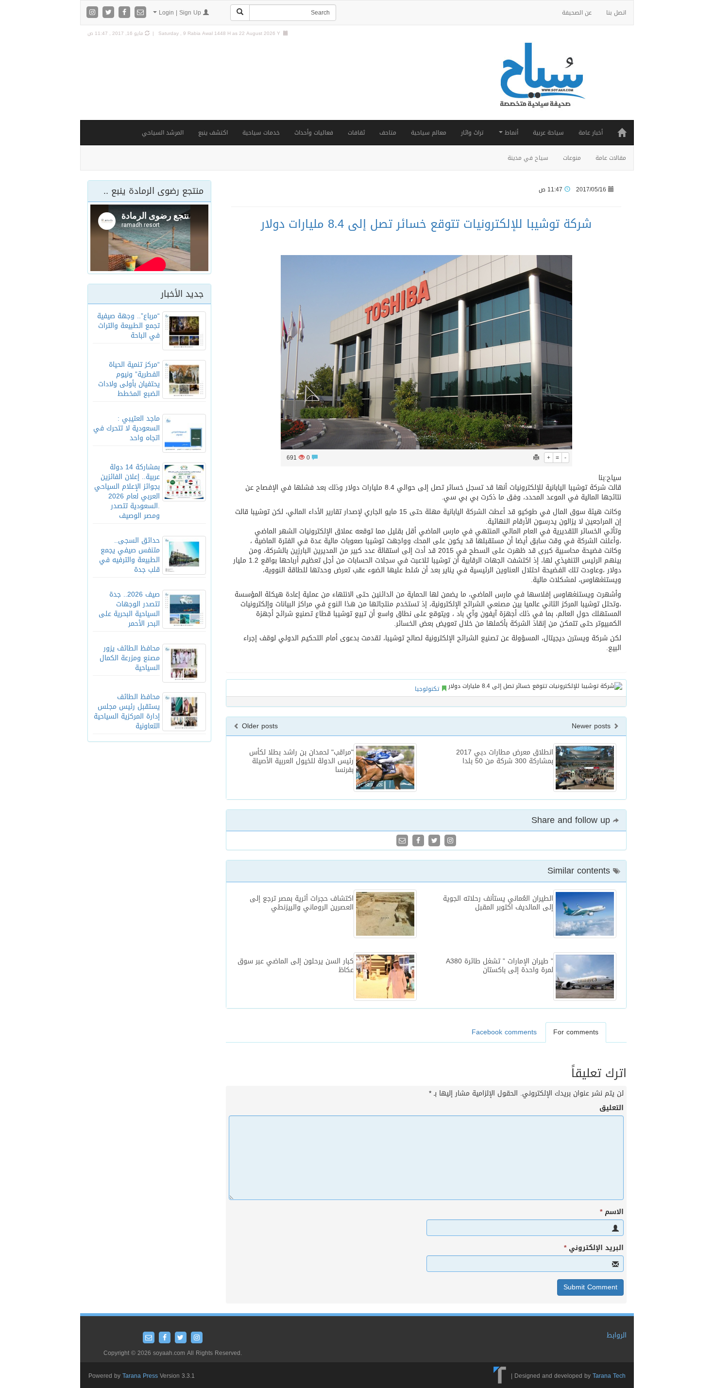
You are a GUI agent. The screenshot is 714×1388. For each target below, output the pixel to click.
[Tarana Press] (500, 1376)
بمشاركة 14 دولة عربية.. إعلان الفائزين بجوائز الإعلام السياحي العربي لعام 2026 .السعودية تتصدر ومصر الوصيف (127, 491)
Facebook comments (504, 1032)
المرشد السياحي (163, 132)
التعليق (611, 1108)
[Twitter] (110, 12)
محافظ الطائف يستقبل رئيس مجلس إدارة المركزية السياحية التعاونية (127, 711)
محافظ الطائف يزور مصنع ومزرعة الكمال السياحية (130, 658)
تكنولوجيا (427, 689)
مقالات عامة (610, 158)
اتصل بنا (616, 12)
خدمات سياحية (261, 132)
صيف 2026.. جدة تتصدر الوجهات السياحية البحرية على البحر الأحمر (129, 609)
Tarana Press (140, 1376)
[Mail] (140, 12)
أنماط (510, 132)
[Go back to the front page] (541, 85)
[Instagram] (93, 12)
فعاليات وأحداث (313, 132)
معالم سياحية (428, 132)
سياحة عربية (548, 132)
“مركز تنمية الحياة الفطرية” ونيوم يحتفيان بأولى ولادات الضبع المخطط (129, 379)
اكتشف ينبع (213, 132)
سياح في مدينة (528, 158)
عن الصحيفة (577, 12)
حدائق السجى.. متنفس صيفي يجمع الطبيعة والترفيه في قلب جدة (129, 555)
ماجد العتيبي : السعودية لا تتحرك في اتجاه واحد (126, 428)
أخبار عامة (590, 132)
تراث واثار (472, 132)
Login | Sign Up (180, 12)
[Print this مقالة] (536, 457)
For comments (575, 1032)
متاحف (387, 132)
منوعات (572, 158)
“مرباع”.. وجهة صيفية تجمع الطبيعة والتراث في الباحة (128, 325)
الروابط (617, 1335)
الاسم (612, 1212)
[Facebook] (126, 12)
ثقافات (356, 132)
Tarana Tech (609, 1376)
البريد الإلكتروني (594, 1248)
